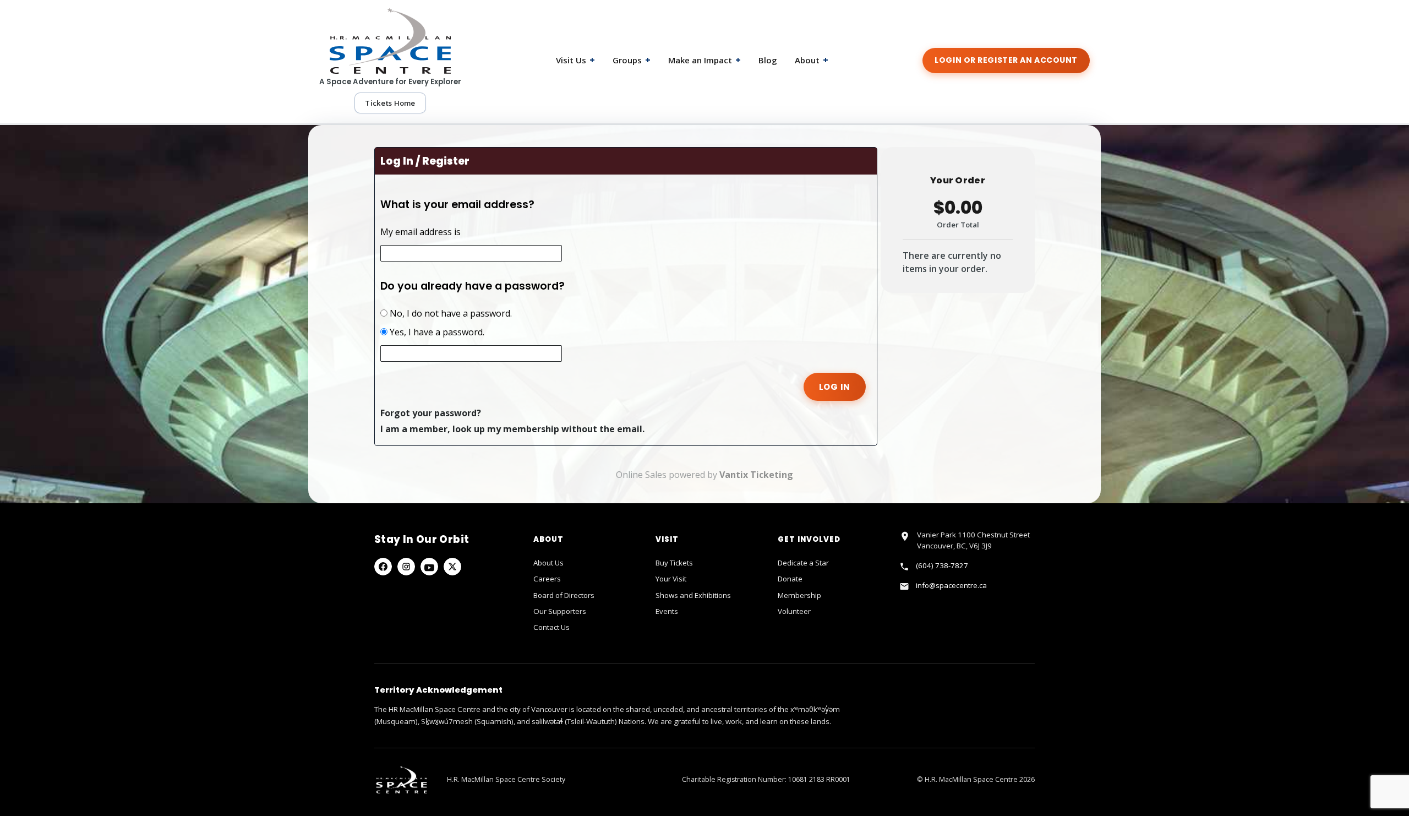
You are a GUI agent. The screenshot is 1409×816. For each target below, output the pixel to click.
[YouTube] (429, 566)
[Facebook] (383, 566)
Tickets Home (390, 103)
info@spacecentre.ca (951, 585)
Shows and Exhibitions (693, 595)
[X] (452, 566)
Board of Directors (563, 595)
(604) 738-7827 (942, 565)
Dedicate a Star (803, 563)
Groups (632, 60)
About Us (548, 563)
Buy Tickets (674, 563)
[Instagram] (406, 566)
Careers (547, 579)
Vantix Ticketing (756, 475)
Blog (767, 60)
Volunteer (794, 611)
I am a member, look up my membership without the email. (512, 429)
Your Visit (671, 579)
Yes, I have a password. (435, 332)
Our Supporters (559, 611)
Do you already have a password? (472, 286)
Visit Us (575, 60)
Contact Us (551, 627)
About (811, 60)
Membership (799, 595)
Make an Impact (704, 60)
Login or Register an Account (1006, 60)
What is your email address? (457, 204)
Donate (790, 579)
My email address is (420, 232)
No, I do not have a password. (449, 313)
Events (667, 611)
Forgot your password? (430, 413)
